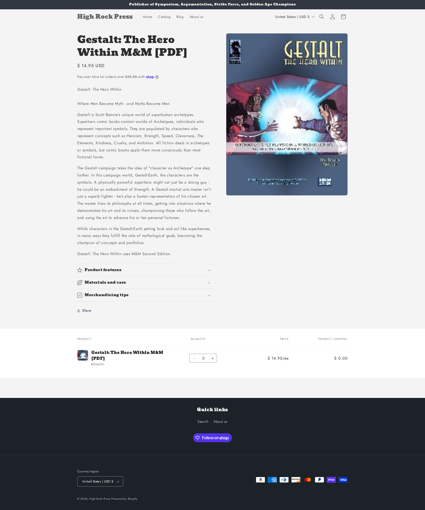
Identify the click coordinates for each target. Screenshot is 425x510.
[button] (321, 16)
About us (220, 421)
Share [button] (86, 310)
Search (203, 421)
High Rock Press (99, 499)
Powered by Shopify (124, 499)
